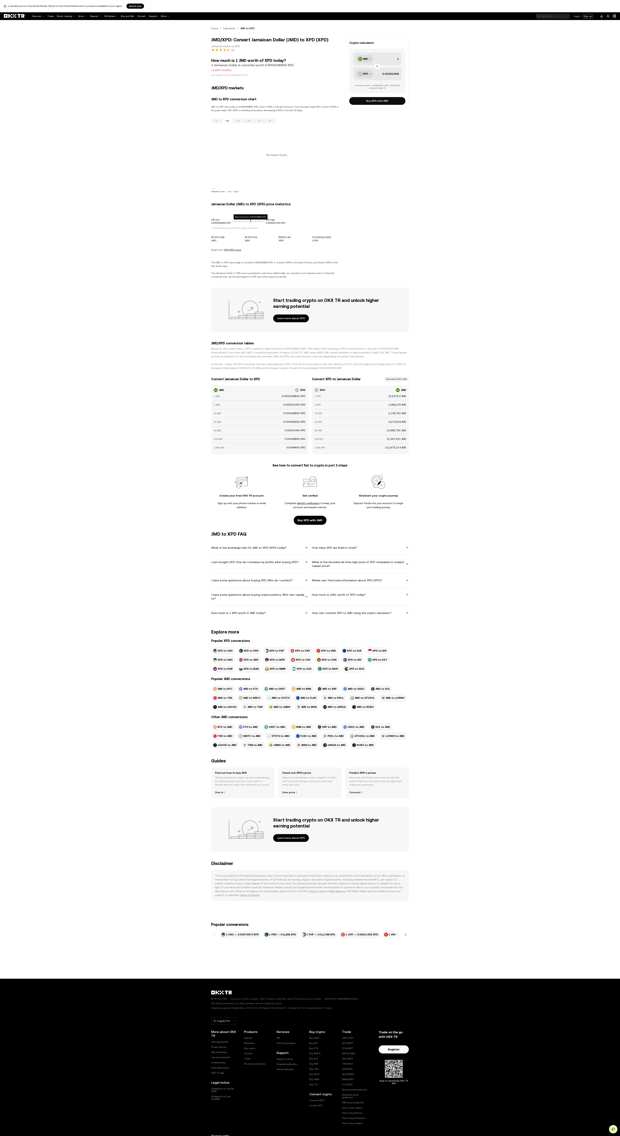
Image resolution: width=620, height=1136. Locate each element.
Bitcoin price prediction (354, 1089)
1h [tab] (217, 121)
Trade (50, 16)
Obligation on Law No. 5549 (223, 1090)
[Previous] (214, 934)
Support (153, 16)
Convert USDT (317, 1100)
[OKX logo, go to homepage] (14, 16)
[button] (259, 548)
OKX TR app (217, 1073)
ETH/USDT (347, 1048)
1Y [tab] (259, 121)
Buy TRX (313, 1069)
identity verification (308, 503)
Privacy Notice (218, 1047)
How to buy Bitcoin (352, 1113)
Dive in (219, 792)
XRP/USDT (347, 1069)
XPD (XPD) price (232, 250)
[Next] (405, 934)
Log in (577, 16)
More (163, 16)
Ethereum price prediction (350, 1096)
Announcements (285, 1069)
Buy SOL (313, 1058)
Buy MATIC (315, 1053)
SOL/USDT (347, 1058)
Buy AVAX (314, 1079)
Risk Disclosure (219, 1052)
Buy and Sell (127, 16)
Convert (141, 16)
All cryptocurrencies (254, 1064)
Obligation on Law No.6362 (221, 1097)
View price (288, 792)
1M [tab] (248, 121)
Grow (81, 16)
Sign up (588, 16)
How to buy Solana (352, 1123)
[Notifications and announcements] (608, 16)
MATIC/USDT (349, 1053)
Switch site (135, 6)
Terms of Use (316, 891)
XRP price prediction (353, 1102)
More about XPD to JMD (396, 379)
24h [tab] (227, 121)
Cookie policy (218, 1062)
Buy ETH (313, 1048)
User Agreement (219, 1042)
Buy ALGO (314, 1074)
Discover (36, 16)
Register (394, 1049)
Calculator (229, 28)
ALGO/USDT (348, 1074)
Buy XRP (313, 1064)
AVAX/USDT (348, 1079)
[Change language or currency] (614, 16)
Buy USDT (314, 1038)
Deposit (94, 16)
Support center (285, 1059)
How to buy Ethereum (353, 1118)
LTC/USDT (347, 1084)
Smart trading (64, 16)
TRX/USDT (347, 1064)
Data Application (220, 1067)
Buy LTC (313, 1084)
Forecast (355, 792)
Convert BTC (316, 1105)
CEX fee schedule (286, 1043)
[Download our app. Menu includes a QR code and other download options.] (601, 16)
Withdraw (109, 16)
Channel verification (287, 1064)
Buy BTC (313, 1043)
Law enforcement (220, 1057)
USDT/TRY (347, 1038)
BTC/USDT (347, 1043)
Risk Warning (337, 891)
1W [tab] (238, 121)
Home (214, 28)
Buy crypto (250, 1048)
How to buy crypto (352, 1107)
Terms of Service (249, 895)
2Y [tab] (270, 121)
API (278, 1038)
